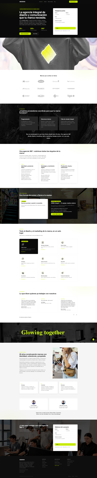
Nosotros (45, 1)
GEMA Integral (57, 465)
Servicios (40, 1)
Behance (76, 476)
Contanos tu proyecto (58, 20)
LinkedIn (68, 465)
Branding (43, 460)
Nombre (56, 12)
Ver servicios (35, 33)
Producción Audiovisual (58, 463)
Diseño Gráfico (44, 462)
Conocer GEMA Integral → (57, 214)
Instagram (68, 463)
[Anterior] (74, 315)
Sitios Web (43, 466)
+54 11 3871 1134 (69, 462)
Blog (54, 1)
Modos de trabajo (50, 1)
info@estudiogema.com (70, 460)
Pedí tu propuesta (72, 1)
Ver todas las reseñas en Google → (25, 317)
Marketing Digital (57, 462)
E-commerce (56, 460)
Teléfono (67, 12)
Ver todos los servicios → (25, 216)
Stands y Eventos (45, 465)
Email (56, 16)
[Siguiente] (76, 315)
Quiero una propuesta (24, 33)
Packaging (43, 463)
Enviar (57, 28)
